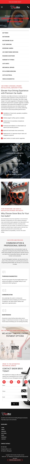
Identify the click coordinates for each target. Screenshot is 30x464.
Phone (3, 391)
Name (3, 385)
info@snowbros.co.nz (6, 449)
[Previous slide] (4, 348)
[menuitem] (15, 33)
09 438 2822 (4, 447)
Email (3, 397)
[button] (2, 7)
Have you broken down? (15, 2)
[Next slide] (26, 348)
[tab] (4, 382)
